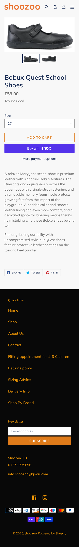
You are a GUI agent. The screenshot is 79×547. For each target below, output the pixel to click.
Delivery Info (19, 391)
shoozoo (31, 533)
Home (13, 310)
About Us (16, 333)
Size (7, 116)
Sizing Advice (19, 379)
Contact (14, 345)
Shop (12, 322)
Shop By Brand (21, 402)
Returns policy (20, 368)
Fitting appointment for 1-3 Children (38, 356)
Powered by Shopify (52, 533)
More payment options (39, 159)
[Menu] (72, 6)
